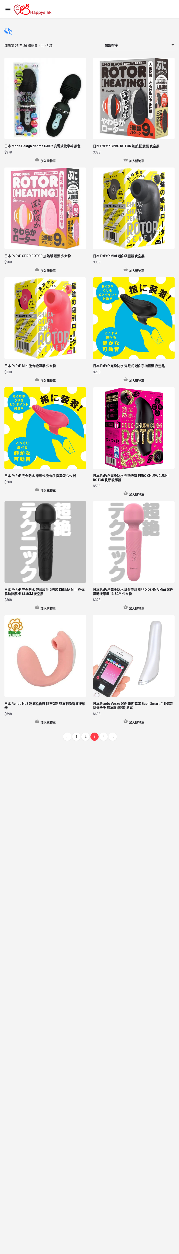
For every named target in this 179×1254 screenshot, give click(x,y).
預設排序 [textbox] (111, 45)
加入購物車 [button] (48, 161)
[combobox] (140, 45)
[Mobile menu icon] (8, 9)
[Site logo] (33, 9)
